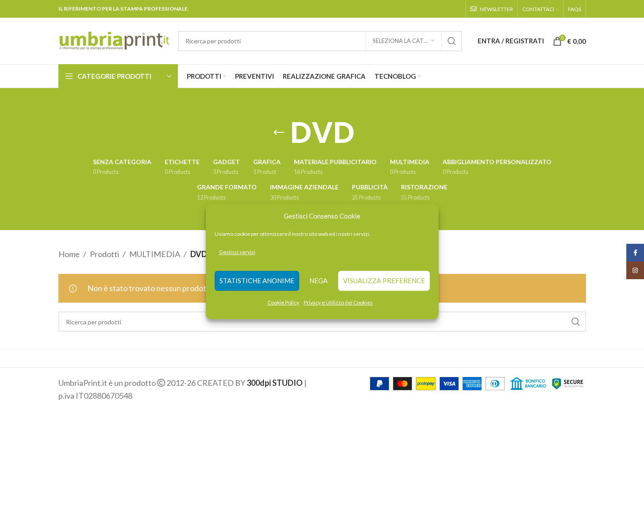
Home (69, 254)
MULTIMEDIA (154, 254)
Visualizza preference (384, 281)
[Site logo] (113, 40)
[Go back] (279, 133)
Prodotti (104, 254)
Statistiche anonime (257, 281)
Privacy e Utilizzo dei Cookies (338, 302)
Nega (318, 281)
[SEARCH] (452, 41)
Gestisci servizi (237, 252)
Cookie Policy (283, 302)
